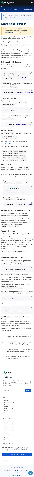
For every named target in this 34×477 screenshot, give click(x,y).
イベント (5, 459)
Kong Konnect (6, 400)
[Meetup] (17, 467)
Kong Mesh (5, 406)
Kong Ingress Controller (8, 408)
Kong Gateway (6, 404)
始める (4, 414)
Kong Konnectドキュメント (9, 422)
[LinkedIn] (20, 467)
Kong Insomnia (6, 410)
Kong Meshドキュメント (8, 426)
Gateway (15, 9)
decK (9, 9)
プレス (4, 457)
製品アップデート (6, 412)
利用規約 (5, 470)
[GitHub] (22, 467)
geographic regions (6, 143)
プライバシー (14, 470)
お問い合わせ (5, 461)
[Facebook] (12, 467)
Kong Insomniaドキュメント (9, 428)
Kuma (4, 439)
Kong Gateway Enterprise (8, 402)
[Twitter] (15, 467)
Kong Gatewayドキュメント (9, 424)
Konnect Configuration (26, 9)
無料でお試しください (17, 454)
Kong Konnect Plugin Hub (8, 430)
